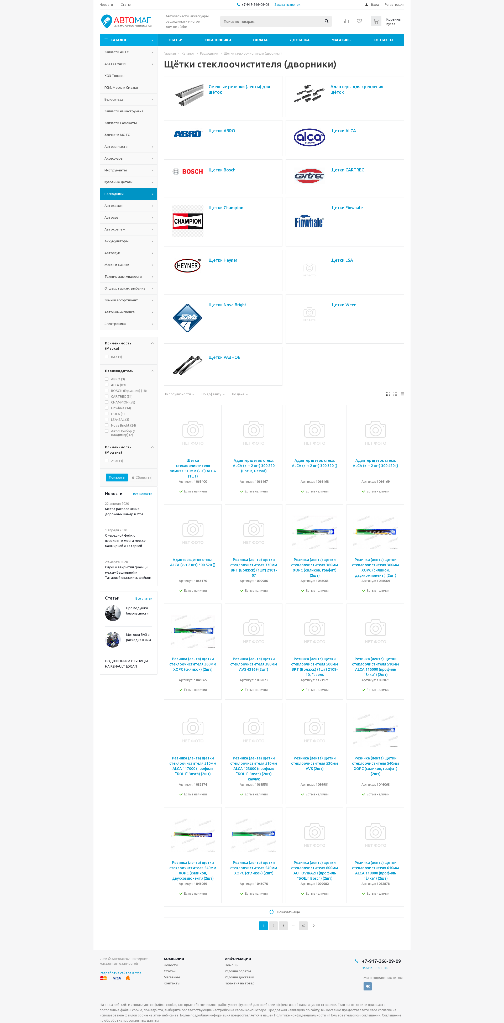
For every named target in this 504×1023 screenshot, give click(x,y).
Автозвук (112, 253)
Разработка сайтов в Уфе (120, 973)
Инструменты (115, 170)
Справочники (217, 40)
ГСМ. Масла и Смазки (121, 87)
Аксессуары (113, 158)
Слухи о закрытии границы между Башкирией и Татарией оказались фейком (128, 572)
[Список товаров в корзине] (386, 24)
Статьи (175, 40)
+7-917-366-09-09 (255, 4)
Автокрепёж (114, 229)
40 (303, 925)
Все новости (142, 494)
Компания (174, 959)
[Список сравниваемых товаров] (346, 22)
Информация (238, 959)
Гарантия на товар (240, 983)
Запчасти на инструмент (124, 111)
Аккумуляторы (116, 241)
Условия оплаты (238, 971)
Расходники (114, 194)
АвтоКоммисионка (119, 312)
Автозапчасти (116, 146)
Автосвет (112, 217)
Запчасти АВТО (116, 52)
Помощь (231, 965)
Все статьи (143, 598)
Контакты (383, 40)
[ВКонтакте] (368, 986)
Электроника (115, 324)
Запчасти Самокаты (120, 123)
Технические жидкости (123, 276)
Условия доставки (239, 977)
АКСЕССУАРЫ (115, 64)
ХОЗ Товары (114, 75)
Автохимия (113, 205)
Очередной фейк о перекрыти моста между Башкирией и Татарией (125, 540)
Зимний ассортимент (121, 300)
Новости (171, 965)
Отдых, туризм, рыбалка (124, 288)
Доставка (299, 40)
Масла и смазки (116, 264)
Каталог (119, 40)
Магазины (341, 40)
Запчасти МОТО (117, 135)
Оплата (260, 40)
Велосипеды (114, 99)
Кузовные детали (118, 182)
